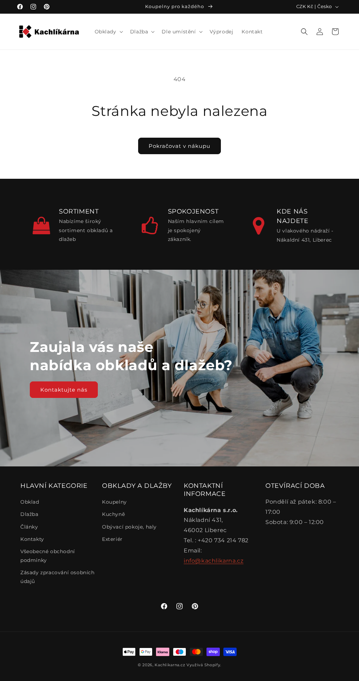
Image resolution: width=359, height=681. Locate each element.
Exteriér (112, 539)
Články (29, 527)
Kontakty (32, 539)
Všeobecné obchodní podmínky (47, 555)
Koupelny (114, 502)
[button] (108, 31)
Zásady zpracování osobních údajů (57, 576)
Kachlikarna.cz (170, 664)
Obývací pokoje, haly (129, 527)
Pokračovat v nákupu (179, 146)
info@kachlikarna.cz (213, 560)
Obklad (29, 502)
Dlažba (29, 514)
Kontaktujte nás (63, 389)
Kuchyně (113, 514)
